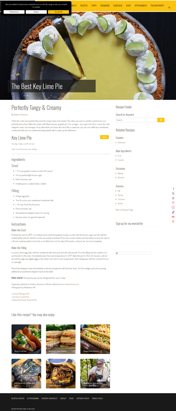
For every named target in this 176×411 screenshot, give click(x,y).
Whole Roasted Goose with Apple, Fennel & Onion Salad (95, 373)
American (121, 142)
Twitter (173, 193)
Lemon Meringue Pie (21, 293)
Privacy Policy (97, 398)
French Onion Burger (61, 373)
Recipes (84, 5)
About (74, 5)
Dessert (121, 177)
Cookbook (105, 5)
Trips (94, 5)
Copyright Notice (82, 398)
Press (71, 398)
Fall (119, 191)
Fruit (119, 155)
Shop (128, 5)
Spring (120, 195)
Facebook (173, 189)
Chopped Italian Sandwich (95, 339)
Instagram (173, 207)
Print (104, 137)
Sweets (121, 160)
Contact (63, 398)
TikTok (173, 212)
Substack (117, 5)
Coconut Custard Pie (21, 296)
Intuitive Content (17, 398)
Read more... (88, 56)
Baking (120, 173)
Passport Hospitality (49, 398)
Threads (173, 198)
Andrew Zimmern (21, 114)
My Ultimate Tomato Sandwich (61, 339)
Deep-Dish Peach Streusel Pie (25, 300)
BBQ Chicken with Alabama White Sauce (26, 373)
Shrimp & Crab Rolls (26, 339)
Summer (121, 199)
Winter (120, 203)
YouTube (173, 217)
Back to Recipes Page (124, 209)
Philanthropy (157, 5)
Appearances (141, 5)
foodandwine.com (71, 284)
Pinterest (173, 203)
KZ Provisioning (33, 398)
